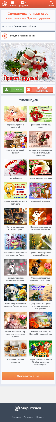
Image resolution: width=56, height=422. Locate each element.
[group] (28, 36)
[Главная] (3, 3)
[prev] (4, 62)
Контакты (16, 417)
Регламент (28, 417)
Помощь (40, 417)
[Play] (4, 36)
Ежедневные (20, 26)
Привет (33, 26)
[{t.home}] (28, 408)
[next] (52, 62)
